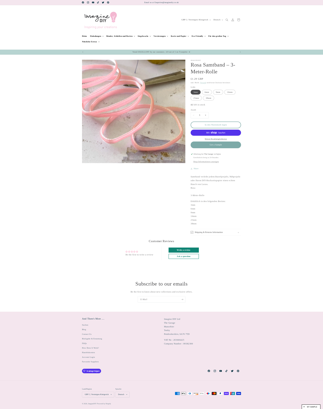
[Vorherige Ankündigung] (83, 52)
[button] (96, 36)
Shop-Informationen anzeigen (206, 162)
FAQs (84, 343)
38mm (208, 98)
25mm (196, 98)
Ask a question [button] (184, 256)
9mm (218, 92)
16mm (230, 92)
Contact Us (86, 334)
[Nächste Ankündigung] (240, 52)
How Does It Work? (90, 348)
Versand (203, 83)
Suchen (85, 325)
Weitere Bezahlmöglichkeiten (216, 139)
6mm (207, 92)
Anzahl (193, 110)
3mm (195, 92)
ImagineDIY (92, 403)
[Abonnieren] (182, 299)
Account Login (88, 357)
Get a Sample (216, 145)
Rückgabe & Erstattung (92, 339)
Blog (84, 329)
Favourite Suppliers (90, 362)
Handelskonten (88, 352)
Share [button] (196, 169)
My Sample (312, 407)
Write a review (184, 250)
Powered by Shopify (104, 403)
